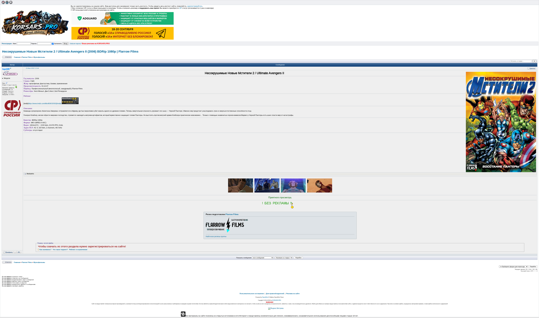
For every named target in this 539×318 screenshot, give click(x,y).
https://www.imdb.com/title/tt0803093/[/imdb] (44, 104)
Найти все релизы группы (216, 236)
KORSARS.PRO (276, 300)
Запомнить (58, 43)
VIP (180, 8)
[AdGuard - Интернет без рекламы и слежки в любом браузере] (123, 25)
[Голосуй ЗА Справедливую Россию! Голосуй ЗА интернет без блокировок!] (123, 40)
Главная (17, 57)
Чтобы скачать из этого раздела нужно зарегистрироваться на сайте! (82, 246)
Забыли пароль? (76, 43)
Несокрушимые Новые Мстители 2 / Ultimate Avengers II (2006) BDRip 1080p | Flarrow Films (70, 51)
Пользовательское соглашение (252, 293)
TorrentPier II (265, 297)
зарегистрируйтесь (194, 6)
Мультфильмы (39, 57)
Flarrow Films (27, 57)
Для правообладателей (275, 293)
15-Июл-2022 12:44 (32, 68)
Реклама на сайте (293, 293)
